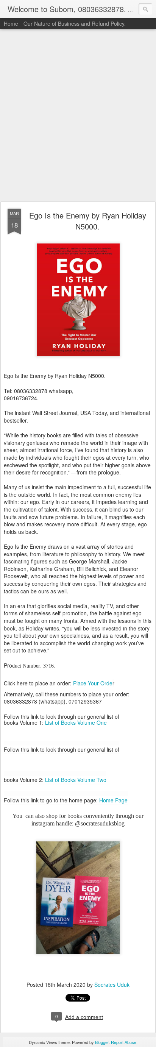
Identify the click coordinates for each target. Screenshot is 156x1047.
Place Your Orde (92, 683)
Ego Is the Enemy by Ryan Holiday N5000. (87, 221)
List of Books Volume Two (75, 779)
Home (11, 23)
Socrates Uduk (111, 984)
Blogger (102, 1042)
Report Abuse (123, 1042)
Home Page (113, 800)
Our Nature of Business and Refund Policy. (74, 23)
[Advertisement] (78, 115)
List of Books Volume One (76, 722)
